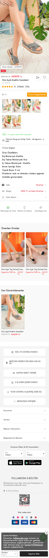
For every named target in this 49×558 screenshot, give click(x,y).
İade (24, 185)
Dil (28, 452)
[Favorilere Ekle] (44, 77)
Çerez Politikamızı (33, 545)
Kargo (24, 191)
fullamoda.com (20, 538)
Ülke (6, 452)
